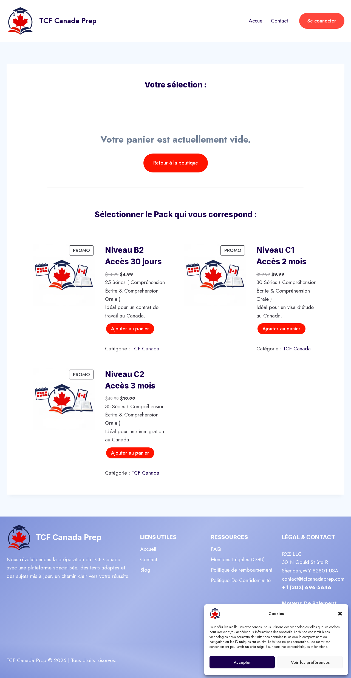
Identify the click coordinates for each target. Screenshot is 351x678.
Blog (145, 570)
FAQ (216, 549)
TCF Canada (145, 348)
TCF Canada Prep (68, 537)
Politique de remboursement (241, 570)
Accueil (257, 20)
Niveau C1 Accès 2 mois (281, 255)
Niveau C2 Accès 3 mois (130, 380)
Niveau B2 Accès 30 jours (133, 255)
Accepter (242, 662)
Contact (279, 20)
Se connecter (321, 20)
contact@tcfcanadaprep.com (313, 579)
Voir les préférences (310, 662)
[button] (340, 613)
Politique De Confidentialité (241, 580)
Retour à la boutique (175, 162)
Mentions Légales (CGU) (238, 559)
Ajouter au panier (130, 328)
